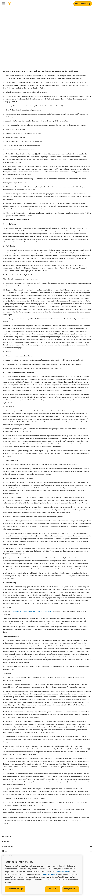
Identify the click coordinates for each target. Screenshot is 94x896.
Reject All (52, 889)
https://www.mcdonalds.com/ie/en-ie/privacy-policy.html (31, 611)
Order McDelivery (82, 4)
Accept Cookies (70, 889)
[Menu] (3, 3)
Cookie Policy (63, 872)
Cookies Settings (15, 889)
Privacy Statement (49, 874)
